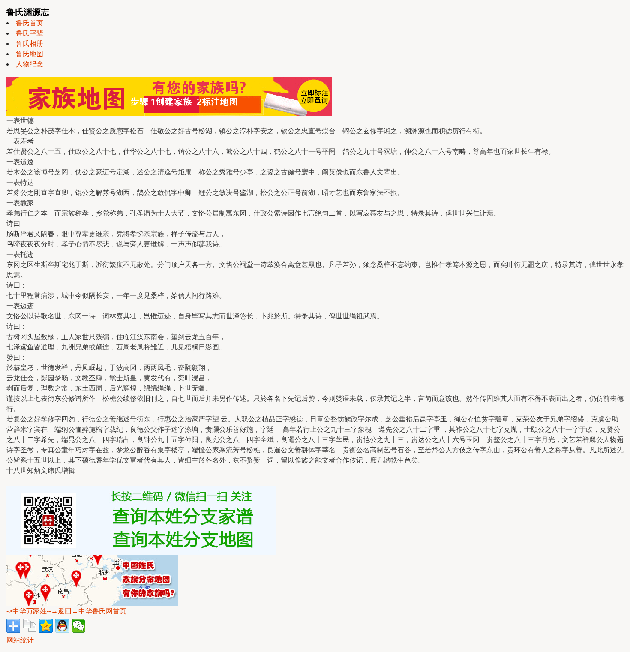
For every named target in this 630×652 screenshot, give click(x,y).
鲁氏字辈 (29, 33)
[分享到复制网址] (29, 626)
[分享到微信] (78, 626)
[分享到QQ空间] (46, 626)
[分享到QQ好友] (62, 626)
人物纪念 (29, 64)
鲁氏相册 (29, 43)
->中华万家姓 (26, 611)
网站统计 (20, 640)
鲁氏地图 (29, 53)
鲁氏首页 (29, 23)
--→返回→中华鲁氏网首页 (86, 611)
